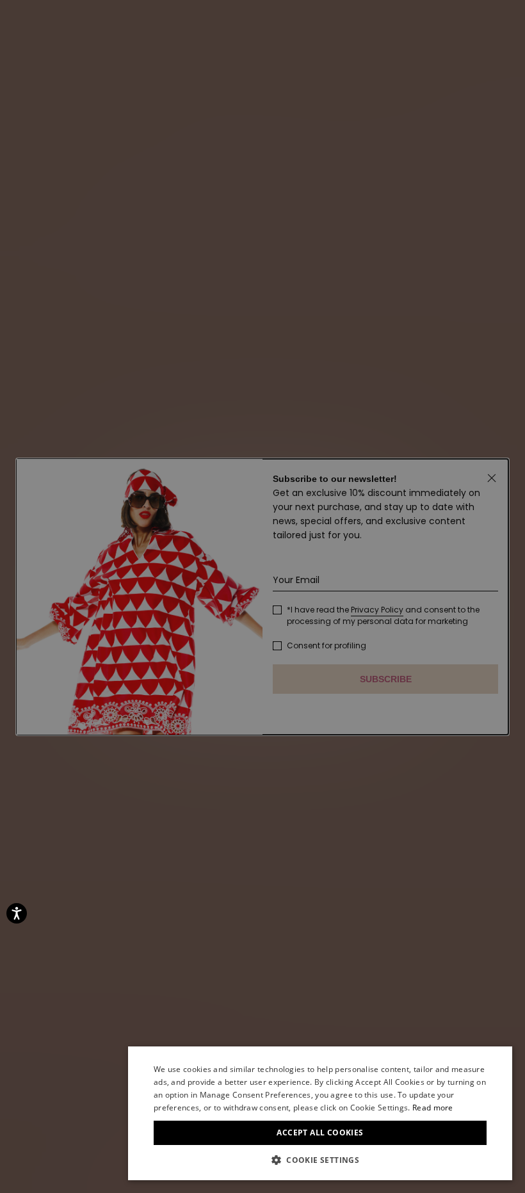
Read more (432, 1107)
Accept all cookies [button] (320, 1132)
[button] (320, 1160)
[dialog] (320, 1113)
